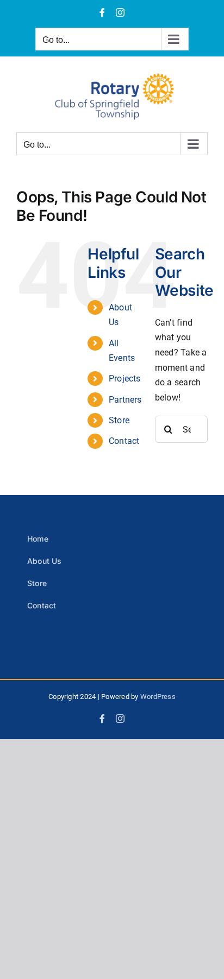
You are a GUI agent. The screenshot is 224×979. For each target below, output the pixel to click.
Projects (125, 378)
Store (119, 420)
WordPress (158, 696)
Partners (125, 400)
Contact (124, 441)
